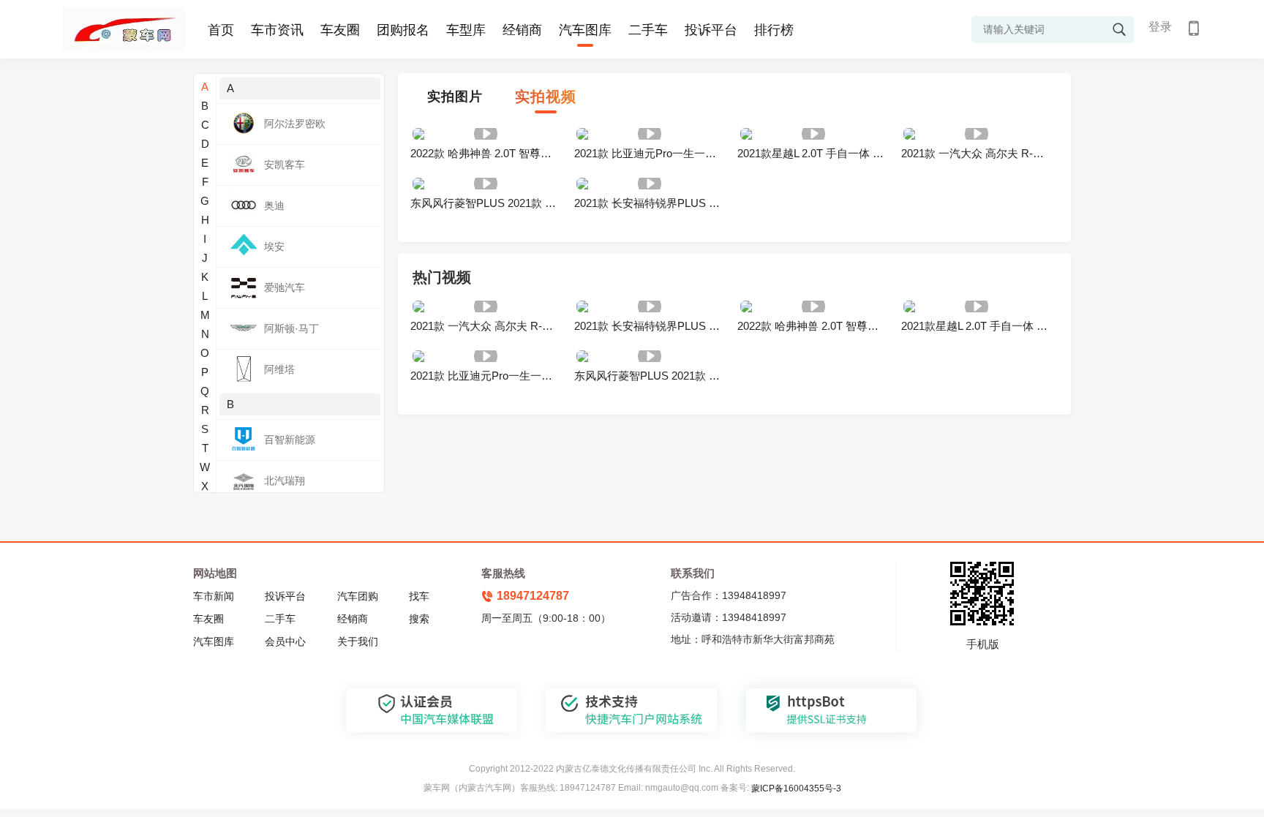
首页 (221, 30)
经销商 (522, 30)
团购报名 (403, 30)
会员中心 (285, 641)
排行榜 (774, 30)
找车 (419, 596)
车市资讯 (277, 30)
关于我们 (357, 641)
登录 (1160, 26)
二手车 (648, 30)
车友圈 (340, 30)
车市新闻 (213, 596)
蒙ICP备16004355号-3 (796, 788)
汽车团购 (357, 596)
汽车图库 (585, 30)
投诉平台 (711, 30)
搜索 (419, 619)
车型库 (466, 30)
